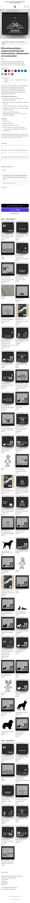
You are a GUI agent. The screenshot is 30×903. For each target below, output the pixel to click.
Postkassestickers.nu (16, 896)
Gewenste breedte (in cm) (7, 166)
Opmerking (3, 187)
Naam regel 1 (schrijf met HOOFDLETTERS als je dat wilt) (14, 150)
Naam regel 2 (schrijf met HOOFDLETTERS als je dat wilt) (14, 157)
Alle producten (4, 872)
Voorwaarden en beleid (15, 899)
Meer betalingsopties (15, 213)
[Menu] (1, 6)
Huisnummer (4, 143)
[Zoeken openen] (25, 6)
